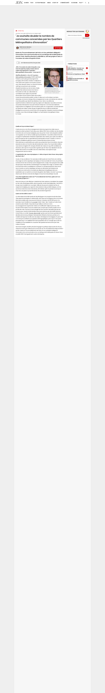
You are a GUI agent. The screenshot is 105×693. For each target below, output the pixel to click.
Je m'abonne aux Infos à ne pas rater (30, 62)
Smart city (21, 30)
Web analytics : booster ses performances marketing (75, 68)
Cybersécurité (64, 2)
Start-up (55, 2)
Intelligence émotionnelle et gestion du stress (75, 79)
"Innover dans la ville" (35, 213)
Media (49, 2)
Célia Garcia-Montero (25, 47)
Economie (74, 2)
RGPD (25, 187)
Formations (72, 63)
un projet (34, 202)
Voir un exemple (86, 37)
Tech (31, 2)
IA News (26, 2)
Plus (80, 2)
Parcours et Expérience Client (76, 73)
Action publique (40, 2)
